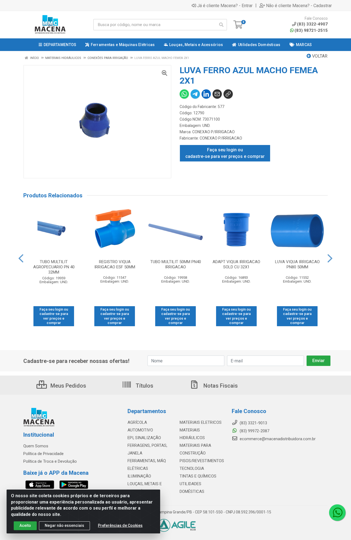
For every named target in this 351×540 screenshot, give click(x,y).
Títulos (143, 385)
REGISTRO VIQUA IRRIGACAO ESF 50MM (114, 264)
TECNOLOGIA (192, 468)
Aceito (25, 525)
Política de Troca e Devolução (50, 461)
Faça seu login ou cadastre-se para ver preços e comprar (225, 153)
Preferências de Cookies (120, 525)
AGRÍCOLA (137, 422)
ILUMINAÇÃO (139, 476)
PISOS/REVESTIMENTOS (202, 460)
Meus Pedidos (67, 385)
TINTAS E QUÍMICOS (198, 476)
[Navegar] (21, 258)
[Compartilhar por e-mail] (217, 94)
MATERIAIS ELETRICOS (201, 422)
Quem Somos (35, 446)
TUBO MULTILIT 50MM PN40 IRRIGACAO (175, 264)
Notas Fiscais (220, 385)
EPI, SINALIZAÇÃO (144, 437)
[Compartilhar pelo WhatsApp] (184, 94)
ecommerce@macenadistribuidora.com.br (277, 438)
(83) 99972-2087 (254, 430)
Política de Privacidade (43, 453)
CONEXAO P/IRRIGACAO (213, 132)
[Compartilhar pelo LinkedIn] (206, 94)
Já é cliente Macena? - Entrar (225, 5)
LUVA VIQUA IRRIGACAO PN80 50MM (297, 264)
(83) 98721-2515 (311, 30)
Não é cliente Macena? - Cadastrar (299, 5)
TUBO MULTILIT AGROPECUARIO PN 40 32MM (54, 267)
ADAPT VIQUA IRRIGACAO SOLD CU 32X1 (236, 264)
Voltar (319, 56)
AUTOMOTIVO (140, 430)
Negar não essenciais (64, 525)
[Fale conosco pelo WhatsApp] (337, 512)
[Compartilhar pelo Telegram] (195, 94)
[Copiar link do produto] (228, 94)
